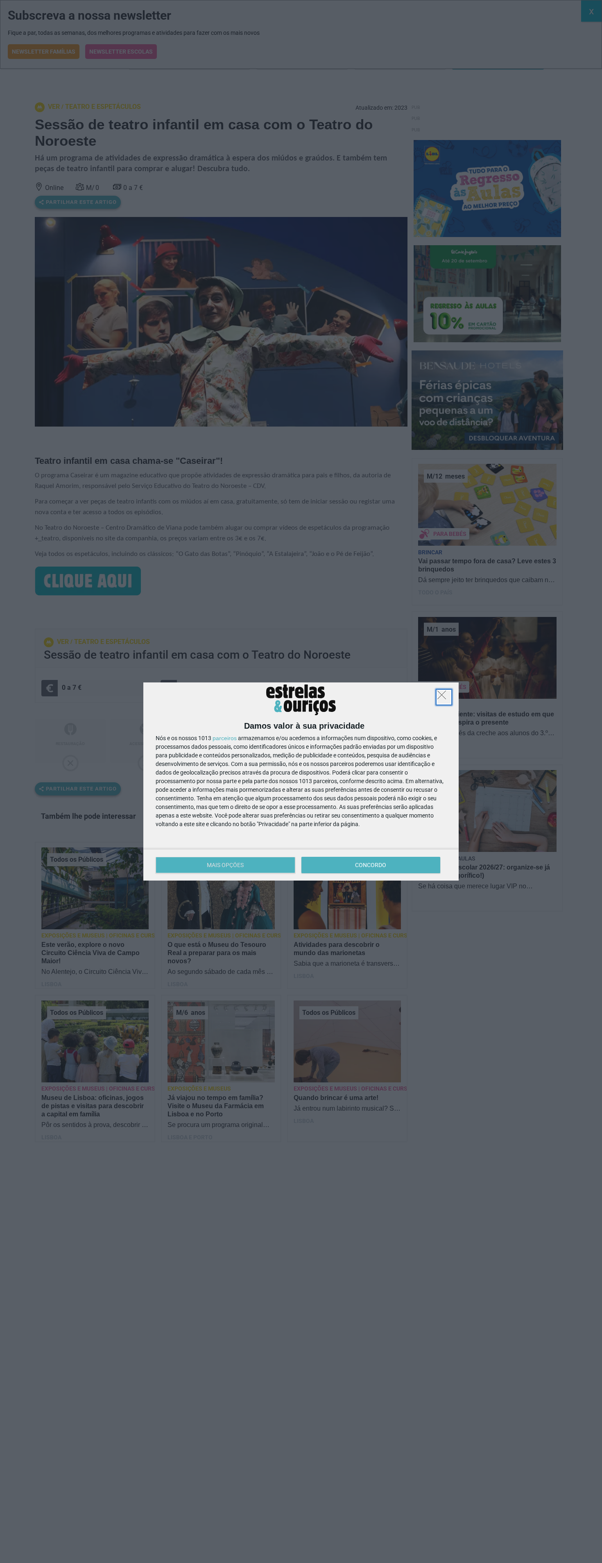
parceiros (225, 738)
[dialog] (301, 781)
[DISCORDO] (443, 697)
